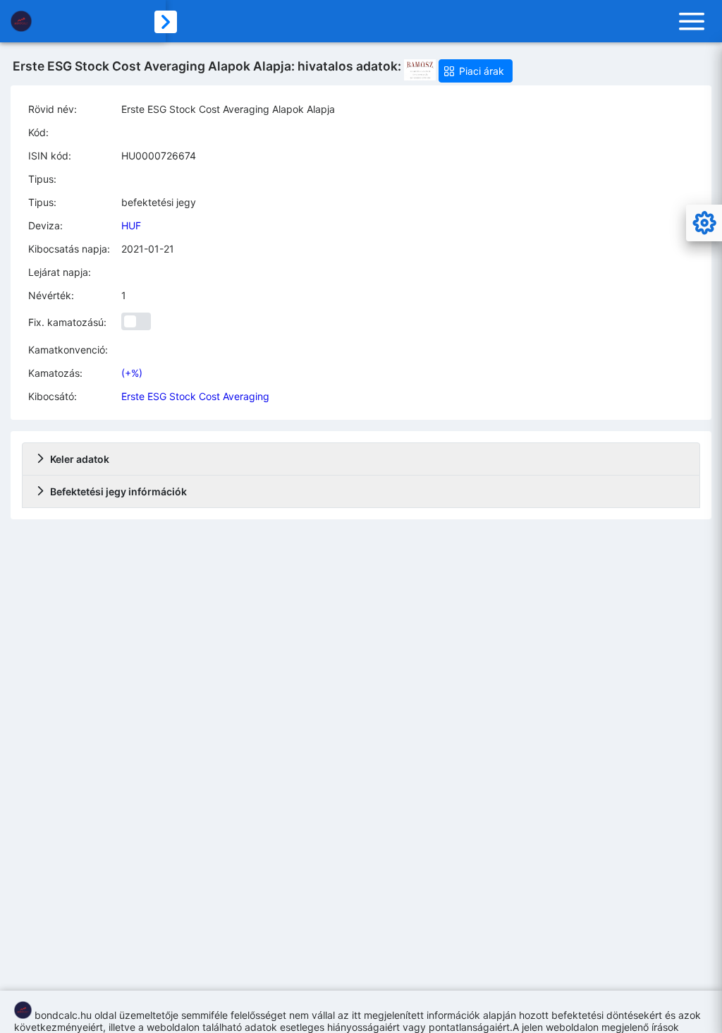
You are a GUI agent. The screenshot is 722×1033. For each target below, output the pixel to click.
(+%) (131, 373)
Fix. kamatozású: (67, 322)
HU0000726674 (158, 156)
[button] (476, 71)
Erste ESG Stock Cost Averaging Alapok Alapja (228, 109)
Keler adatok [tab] (79, 459)
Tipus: (42, 179)
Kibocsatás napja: (69, 249)
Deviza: (45, 225)
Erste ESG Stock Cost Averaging (195, 396)
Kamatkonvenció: (68, 350)
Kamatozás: (55, 373)
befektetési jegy (158, 202)
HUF (131, 225)
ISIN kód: (49, 156)
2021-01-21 (147, 249)
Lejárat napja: (59, 272)
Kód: (38, 132)
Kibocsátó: (52, 396)
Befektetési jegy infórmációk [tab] (118, 491)
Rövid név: (52, 109)
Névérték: (51, 295)
